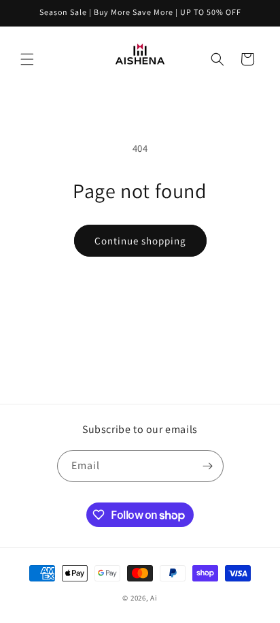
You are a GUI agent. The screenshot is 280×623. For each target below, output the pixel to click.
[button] (27, 59)
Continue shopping (140, 240)
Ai (153, 598)
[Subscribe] (208, 466)
